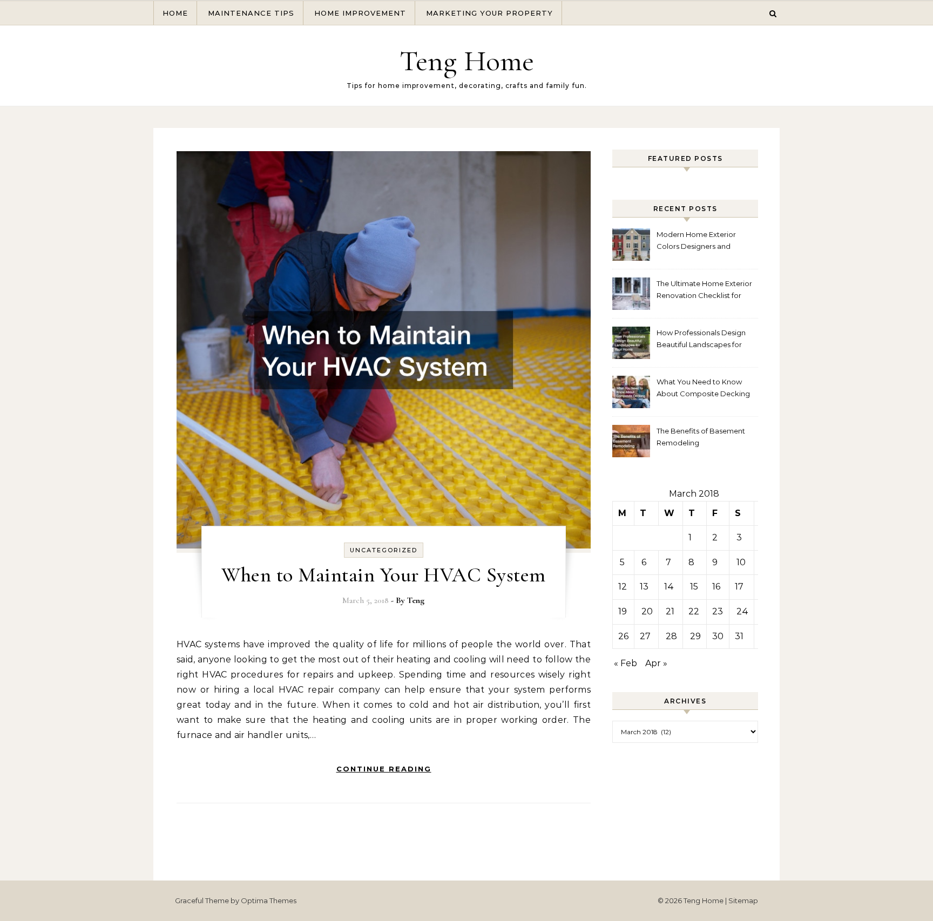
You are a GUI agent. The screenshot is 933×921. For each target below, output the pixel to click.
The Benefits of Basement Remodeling (701, 436)
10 (741, 562)
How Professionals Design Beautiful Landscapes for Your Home (701, 339)
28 (671, 636)
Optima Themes (268, 900)
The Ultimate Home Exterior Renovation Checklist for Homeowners (704, 290)
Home (175, 13)
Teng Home (467, 60)
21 (670, 611)
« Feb (625, 663)
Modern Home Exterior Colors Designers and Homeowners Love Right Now (699, 241)
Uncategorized (383, 550)
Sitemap (743, 900)
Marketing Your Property (489, 13)
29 (695, 636)
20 (647, 611)
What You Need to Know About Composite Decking (703, 387)
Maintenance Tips (251, 13)
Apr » (656, 663)
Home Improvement (360, 13)
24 (742, 611)
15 (694, 586)
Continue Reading (383, 768)
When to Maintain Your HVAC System (383, 575)
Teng (415, 600)
